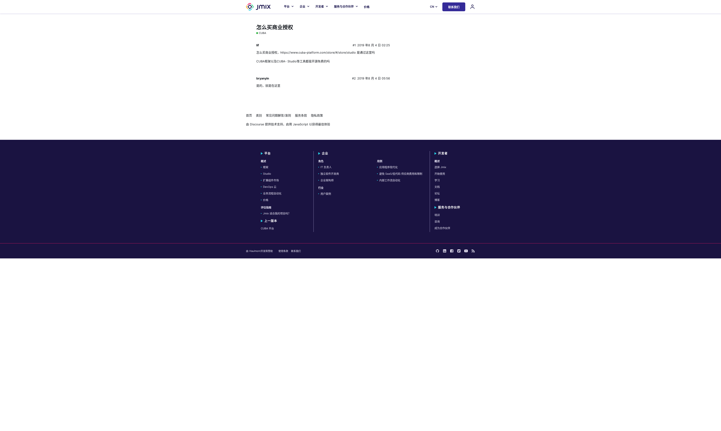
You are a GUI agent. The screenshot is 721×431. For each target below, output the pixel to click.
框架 (265, 167)
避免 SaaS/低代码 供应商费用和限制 (400, 173)
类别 (259, 115)
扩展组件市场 (271, 180)
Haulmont (255, 250)
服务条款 (301, 115)
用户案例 (326, 193)
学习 (437, 180)
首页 (249, 115)
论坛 (437, 193)
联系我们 (296, 250)
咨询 (437, 221)
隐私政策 (317, 115)
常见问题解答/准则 (278, 115)
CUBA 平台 (267, 228)
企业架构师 (327, 180)
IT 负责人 (326, 167)
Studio (267, 173)
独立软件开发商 (330, 173)
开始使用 (439, 173)
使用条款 (283, 250)
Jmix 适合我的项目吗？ (277, 213)
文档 (437, 186)
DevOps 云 (269, 186)
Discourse (257, 124)
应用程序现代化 (388, 167)
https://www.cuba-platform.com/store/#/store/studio (318, 52)
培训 (437, 214)
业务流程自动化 (272, 193)
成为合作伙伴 (442, 228)
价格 (367, 7)
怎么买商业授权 (274, 27)
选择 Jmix (440, 167)
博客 (437, 199)
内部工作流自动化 (389, 180)
